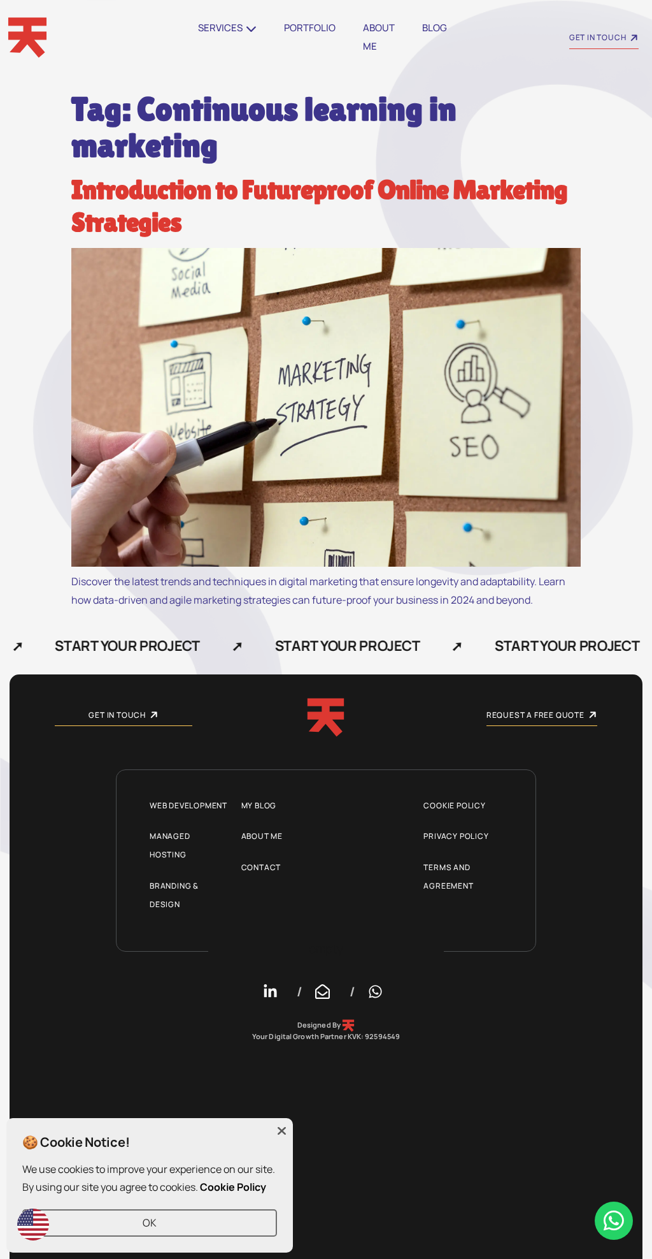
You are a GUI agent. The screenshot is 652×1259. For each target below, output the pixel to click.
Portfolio (310, 27)
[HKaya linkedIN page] (274, 991)
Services (220, 27)
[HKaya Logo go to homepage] (326, 717)
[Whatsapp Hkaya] (379, 991)
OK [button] (150, 1223)
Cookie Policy (454, 805)
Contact (261, 867)
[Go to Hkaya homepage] (101, 38)
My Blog (259, 805)
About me (379, 37)
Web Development (188, 805)
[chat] (614, 1221)
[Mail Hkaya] (326, 991)
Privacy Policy (455, 836)
